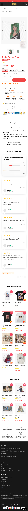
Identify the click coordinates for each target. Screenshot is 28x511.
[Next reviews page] (25, 277)
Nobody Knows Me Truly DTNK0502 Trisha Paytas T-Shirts (7, 304)
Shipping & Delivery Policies (7, 477)
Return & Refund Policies (6, 481)
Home (2, 9)
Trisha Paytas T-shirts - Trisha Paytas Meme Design (7, 325)
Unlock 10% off (3, 504)
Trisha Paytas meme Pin (7, 365)
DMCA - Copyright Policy (6, 468)
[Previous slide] (2, 30)
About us (3, 462)
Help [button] (25, 509)
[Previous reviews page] (18, 277)
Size (3, 68)
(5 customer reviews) (12, 63)
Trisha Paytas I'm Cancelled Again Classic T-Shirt (20, 325)
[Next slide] (25, 30)
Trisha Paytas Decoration (11, 9)
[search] (24, 4)
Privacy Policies (4, 466)
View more (14, 374)
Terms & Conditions (5, 464)
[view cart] (26, 4)
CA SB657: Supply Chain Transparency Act (10, 470)
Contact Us (3, 483)
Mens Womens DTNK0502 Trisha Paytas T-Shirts (20, 304)
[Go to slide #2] (17, 51)
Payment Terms (4, 479)
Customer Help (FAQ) (5, 485)
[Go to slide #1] (10, 51)
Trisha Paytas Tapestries (7, 11)
